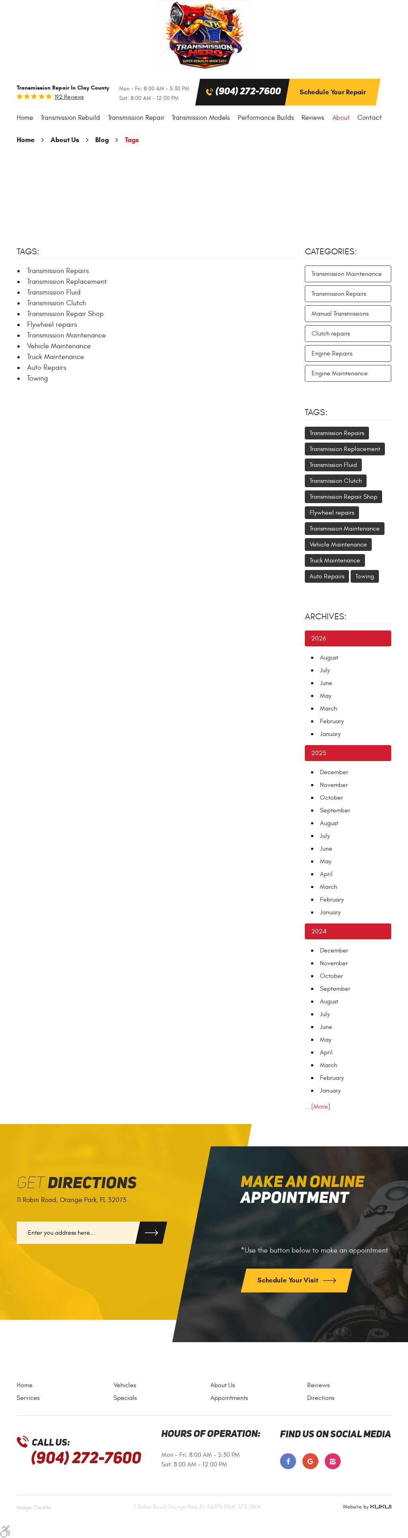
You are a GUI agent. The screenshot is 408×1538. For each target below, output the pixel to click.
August (329, 657)
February (332, 721)
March (328, 708)
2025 (318, 753)
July (325, 670)
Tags (132, 140)
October (331, 797)
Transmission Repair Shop (65, 314)
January (330, 734)
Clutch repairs (331, 333)
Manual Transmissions (340, 313)
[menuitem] (25, 118)
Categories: (331, 251)
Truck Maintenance (55, 357)
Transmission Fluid (53, 292)
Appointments (229, 1397)
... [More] (317, 1106)
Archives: (326, 616)
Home (25, 118)
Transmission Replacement (67, 281)
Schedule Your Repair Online (333, 96)
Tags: (316, 412)
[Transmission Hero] (204, 35)
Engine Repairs (332, 353)
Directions (320, 1397)
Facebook (288, 1461)
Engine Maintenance (340, 373)
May (326, 695)
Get (77, 1183)
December (334, 772)
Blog (102, 140)
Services (28, 1397)
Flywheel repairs (52, 324)
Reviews (313, 118)
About (341, 118)
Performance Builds (266, 118)
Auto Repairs (46, 367)
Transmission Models (201, 118)
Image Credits (34, 1507)
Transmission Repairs (58, 271)
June (326, 683)
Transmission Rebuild (70, 118)
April (326, 874)
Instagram (333, 1461)
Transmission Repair (136, 118)
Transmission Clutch (56, 303)
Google (310, 1461)
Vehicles (125, 1385)
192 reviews (69, 97)
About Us (65, 140)
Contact (369, 118)
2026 (318, 638)
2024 (319, 931)
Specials (125, 1397)
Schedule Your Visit (288, 1280)
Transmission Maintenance (66, 335)
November (334, 785)
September (335, 810)
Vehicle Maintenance (59, 346)
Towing (37, 378)
